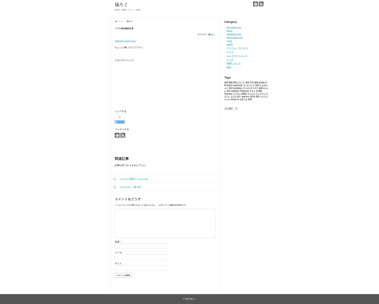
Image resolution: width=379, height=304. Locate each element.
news (229, 41)
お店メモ (243, 99)
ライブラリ (260, 93)
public (230, 44)
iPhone (234, 99)
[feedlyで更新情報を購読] (255, 3)
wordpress (237, 88)
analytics (245, 96)
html (229, 91)
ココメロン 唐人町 (130, 187)
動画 (231, 82)
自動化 (244, 93)
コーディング (248, 85)
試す (239, 96)
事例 (256, 82)
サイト (118, 263)
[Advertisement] (139, 83)
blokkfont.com (234, 34)
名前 (118, 241)
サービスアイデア (250, 88)
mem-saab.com (235, 37)
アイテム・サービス (237, 48)
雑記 (212, 34)
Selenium (235, 91)
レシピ (230, 59)
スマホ (233, 96)
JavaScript (237, 85)
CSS (252, 82)
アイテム (237, 93)
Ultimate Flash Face (125, 41)
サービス (251, 93)
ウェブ (230, 52)
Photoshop (244, 91)
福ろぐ (121, 4)
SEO (231, 88)
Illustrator (228, 93)
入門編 (259, 91)
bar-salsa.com (234, 27)
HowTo (230, 85)
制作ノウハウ (239, 82)
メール (119, 252)
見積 (250, 99)
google (261, 82)
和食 (258, 96)
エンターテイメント (237, 55)
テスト (252, 91)
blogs (229, 31)
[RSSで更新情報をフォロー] (261, 3)
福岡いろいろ (234, 63)
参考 (226, 82)
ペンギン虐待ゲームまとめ (134, 179)
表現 (247, 82)
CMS (257, 85)
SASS (252, 96)
